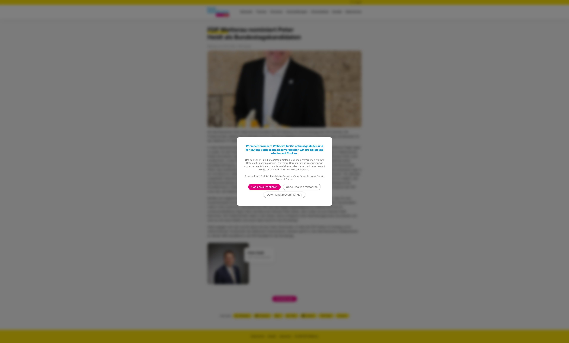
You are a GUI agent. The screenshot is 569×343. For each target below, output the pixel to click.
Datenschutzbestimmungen (284, 194)
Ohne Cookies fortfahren (302, 186)
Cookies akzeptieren (264, 186)
